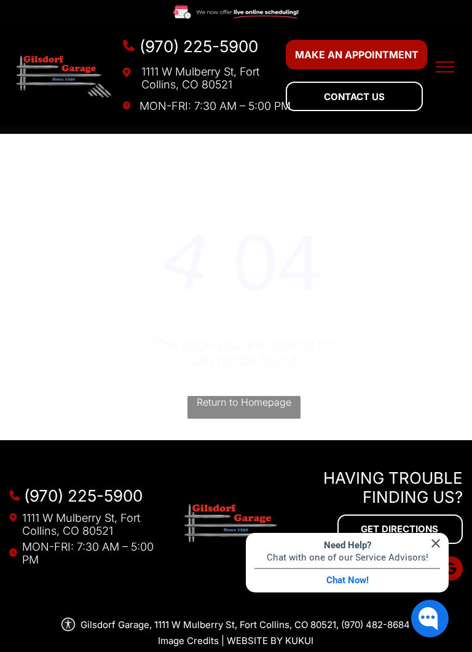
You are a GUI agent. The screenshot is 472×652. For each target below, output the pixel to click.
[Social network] (450, 570)
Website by (255, 640)
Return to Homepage (244, 402)
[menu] (445, 67)
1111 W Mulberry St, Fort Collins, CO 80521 (200, 78)
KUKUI (299, 640)
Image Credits (188, 640)
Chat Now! (347, 580)
